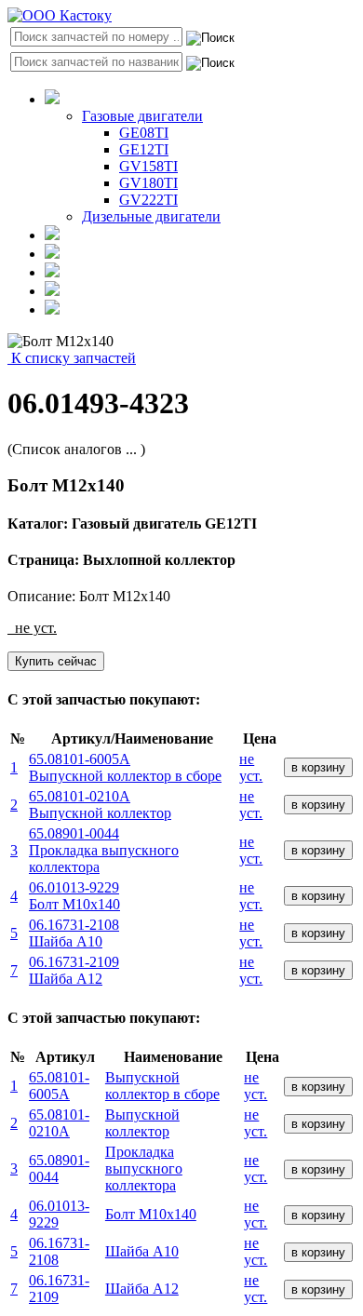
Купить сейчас (56, 661)
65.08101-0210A (59, 1123)
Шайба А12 (142, 1288)
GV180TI (148, 183)
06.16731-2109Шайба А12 (74, 970)
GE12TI (143, 149)
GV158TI (148, 166)
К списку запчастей (71, 358)
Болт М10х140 (150, 1214)
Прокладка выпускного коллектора (143, 1168)
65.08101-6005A (59, 1085)
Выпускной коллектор (142, 1123)
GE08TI (143, 133)
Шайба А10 (142, 1251)
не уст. (250, 767)
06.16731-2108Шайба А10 (74, 933)
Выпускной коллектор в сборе (162, 1085)
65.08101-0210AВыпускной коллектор (100, 804)
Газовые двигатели (142, 116)
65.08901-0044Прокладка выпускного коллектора (104, 850)
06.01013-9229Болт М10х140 (74, 896)
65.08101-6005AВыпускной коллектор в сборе (125, 767)
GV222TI (148, 200)
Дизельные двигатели (151, 216)
